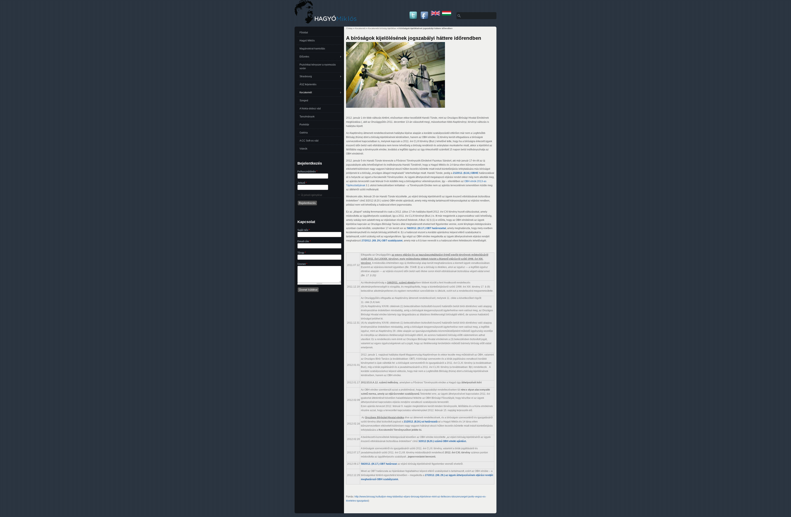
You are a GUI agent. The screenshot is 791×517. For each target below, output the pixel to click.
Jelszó (302, 182)
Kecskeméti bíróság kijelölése (382, 28)
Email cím (304, 241)
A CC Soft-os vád (309, 140)
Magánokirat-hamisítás (312, 48)
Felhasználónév (307, 171)
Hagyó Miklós (307, 40)
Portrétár (304, 124)
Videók (303, 148)
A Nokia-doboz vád (310, 108)
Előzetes (304, 56)
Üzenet (302, 264)
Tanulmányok (307, 116)
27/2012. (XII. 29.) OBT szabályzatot (382, 240)
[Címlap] (325, 22)
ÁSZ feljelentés (308, 84)
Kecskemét (360, 28)
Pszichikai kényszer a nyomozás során (318, 66)
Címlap (349, 28)
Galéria (304, 132)
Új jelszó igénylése (311, 195)
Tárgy (301, 252)
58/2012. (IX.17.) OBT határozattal (426, 228)
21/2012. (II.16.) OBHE (465, 173)
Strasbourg (306, 76)
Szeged (304, 100)
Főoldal (304, 32)
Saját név (303, 230)
